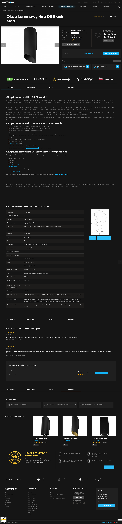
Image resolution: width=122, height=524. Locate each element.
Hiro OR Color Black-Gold (71, 439)
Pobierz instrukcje (103, 238)
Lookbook (86, 2)
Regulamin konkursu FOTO (56, 494)
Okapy (9, 10)
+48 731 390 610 (110, 37)
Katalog (79, 2)
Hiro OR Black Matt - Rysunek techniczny (56, 404)
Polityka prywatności (55, 496)
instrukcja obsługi (14, 171)
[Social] (114, 2)
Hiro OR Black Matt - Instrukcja (17, 404)
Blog (6, 504)
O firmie (17, 7)
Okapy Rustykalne (32, 498)
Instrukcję (57, 174)
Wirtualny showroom (66, 7)
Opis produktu (11, 87)
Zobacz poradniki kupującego (71, 44)
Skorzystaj (109, 467)
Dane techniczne (30, 87)
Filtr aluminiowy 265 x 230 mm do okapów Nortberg (75, 66)
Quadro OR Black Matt (100, 439)
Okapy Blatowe (31, 510)
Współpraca (103, 2)
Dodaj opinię (101, 373)
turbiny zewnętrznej (31, 146)
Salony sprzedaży (79, 497)
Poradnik (64, 174)
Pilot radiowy (13, 144)
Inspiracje (94, 7)
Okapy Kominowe (32, 494)
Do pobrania (71, 87)
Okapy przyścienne (32, 504)
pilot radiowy (13, 167)
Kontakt (110, 2)
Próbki (29, 514)
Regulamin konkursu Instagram (57, 498)
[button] (3, 45)
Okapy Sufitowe (31, 500)
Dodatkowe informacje (107, 522)
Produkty (7, 7)
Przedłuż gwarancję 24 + (63, 79)
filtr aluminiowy (14, 164)
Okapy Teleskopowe (32, 508)
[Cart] (119, 6)
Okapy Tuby (30, 502)
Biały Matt (83, 33)
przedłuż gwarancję (32, 148)
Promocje (106, 7)
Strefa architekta (31, 7)
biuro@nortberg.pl (103, 498)
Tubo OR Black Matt (40, 439)
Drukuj (92, 238)
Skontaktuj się (107, 505)
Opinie (51, 87)
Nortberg (4, 10)
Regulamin (52, 492)
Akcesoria (30, 512)
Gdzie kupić (82, 7)
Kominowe (13, 10)
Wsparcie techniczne (48, 7)
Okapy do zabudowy (32, 506)
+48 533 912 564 (110, 33)
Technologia (8, 500)
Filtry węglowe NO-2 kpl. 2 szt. (100, 66)
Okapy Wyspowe (32, 492)
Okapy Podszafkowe (32, 496)
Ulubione (95, 2)
